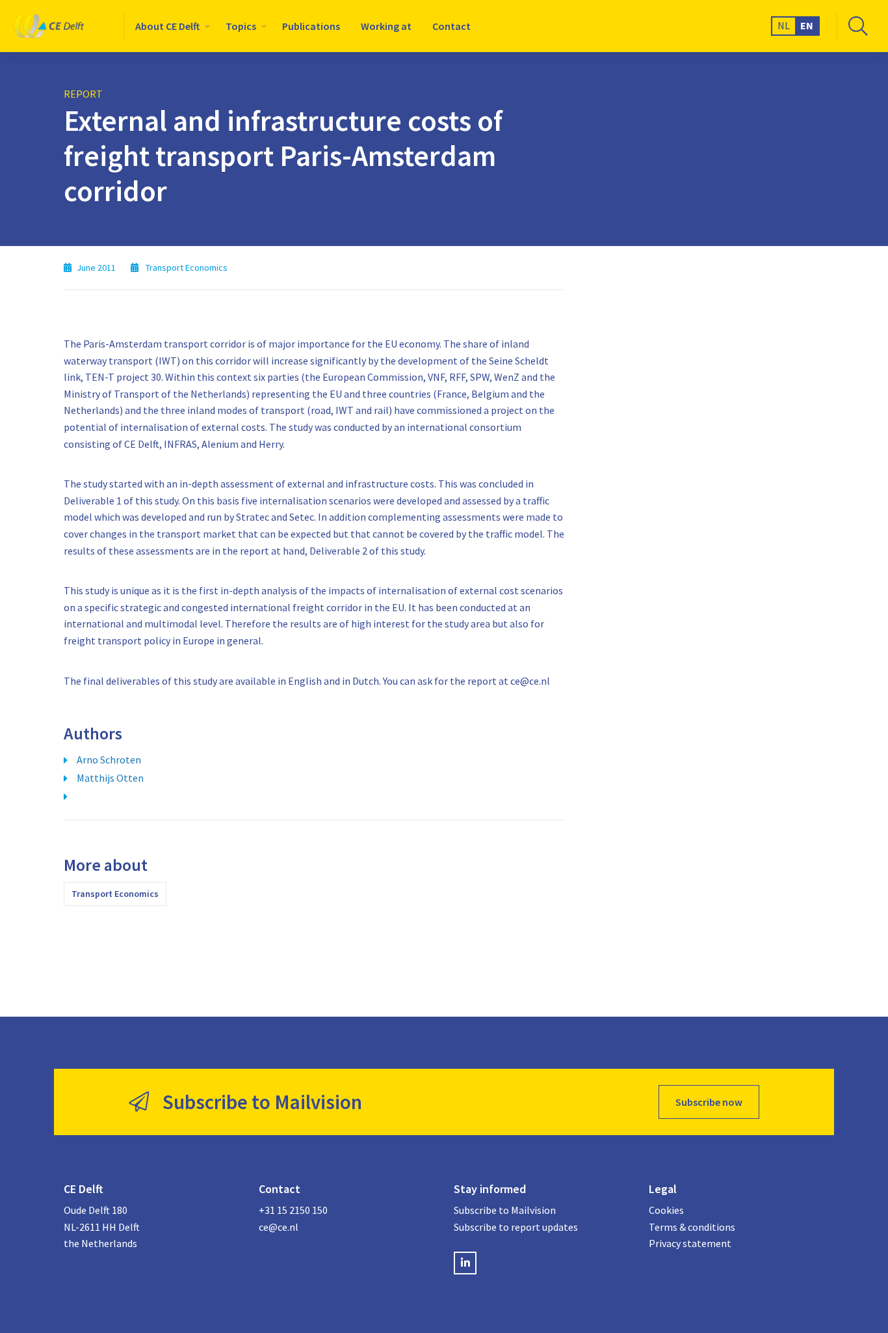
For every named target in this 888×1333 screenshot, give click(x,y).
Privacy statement (690, 1243)
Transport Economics (115, 894)
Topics (241, 26)
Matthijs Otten (110, 777)
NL (783, 25)
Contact (451, 26)
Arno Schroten (109, 759)
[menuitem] (170, 26)
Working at (386, 26)
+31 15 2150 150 (293, 1209)
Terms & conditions (692, 1226)
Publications (311, 26)
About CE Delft (167, 26)
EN (806, 25)
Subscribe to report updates (516, 1226)
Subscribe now (708, 1101)
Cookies (666, 1209)
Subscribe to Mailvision (505, 1209)
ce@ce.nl (278, 1226)
